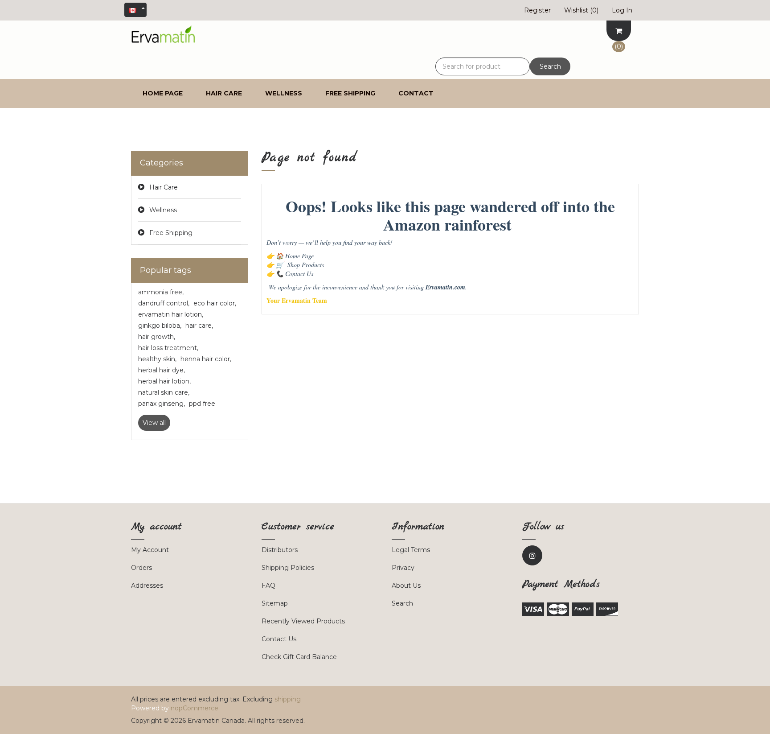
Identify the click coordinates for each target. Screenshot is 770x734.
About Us (406, 585)
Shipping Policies (288, 568)
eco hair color (214, 303)
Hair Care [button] (224, 93)
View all (154, 423)
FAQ (268, 585)
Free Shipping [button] (350, 93)
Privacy (403, 568)
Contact (416, 93)
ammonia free (161, 292)
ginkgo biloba (159, 326)
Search (550, 66)
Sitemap (275, 603)
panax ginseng (161, 404)
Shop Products (300, 264)
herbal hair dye (161, 370)
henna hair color (205, 359)
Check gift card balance (299, 657)
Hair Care (163, 187)
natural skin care (163, 392)
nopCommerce (194, 708)
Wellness (163, 210)
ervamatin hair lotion (170, 314)
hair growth (156, 337)
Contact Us (294, 273)
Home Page (295, 256)
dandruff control (163, 303)
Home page (163, 93)
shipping (287, 699)
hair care (199, 326)
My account (150, 550)
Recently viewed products (303, 621)
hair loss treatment (168, 348)
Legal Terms (411, 550)
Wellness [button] (283, 93)
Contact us (279, 639)
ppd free (202, 404)
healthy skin (157, 359)
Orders (141, 568)
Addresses (147, 585)
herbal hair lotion (164, 381)
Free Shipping (170, 233)
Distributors (280, 550)
